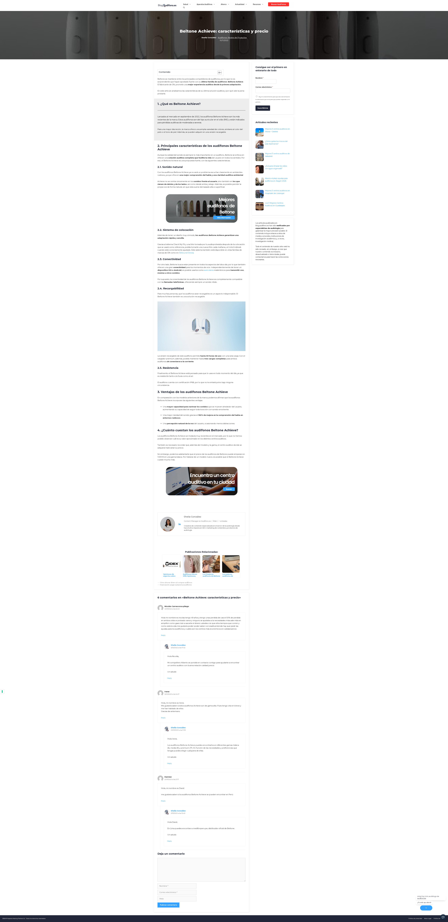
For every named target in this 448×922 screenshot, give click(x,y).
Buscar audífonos (278, 4)
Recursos (257, 4)
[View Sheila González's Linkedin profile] (180, 524)
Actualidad (239, 4)
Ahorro (223, 4)
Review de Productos (237, 37)
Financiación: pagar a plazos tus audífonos (176, 585)
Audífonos (222, 37)
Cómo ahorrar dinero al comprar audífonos (176, 582)
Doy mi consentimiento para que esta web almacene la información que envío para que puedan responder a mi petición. (273, 99)
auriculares (209, 270)
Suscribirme (262, 108)
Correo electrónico (264, 87)
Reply (163, 635)
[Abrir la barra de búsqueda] (184, 7)
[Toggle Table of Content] (218, 73)
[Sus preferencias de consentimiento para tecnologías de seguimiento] (2, 691)
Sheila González (178, 645)
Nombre (259, 78)
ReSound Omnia (186, 253)
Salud (185, 4)
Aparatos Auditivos (204, 4)
